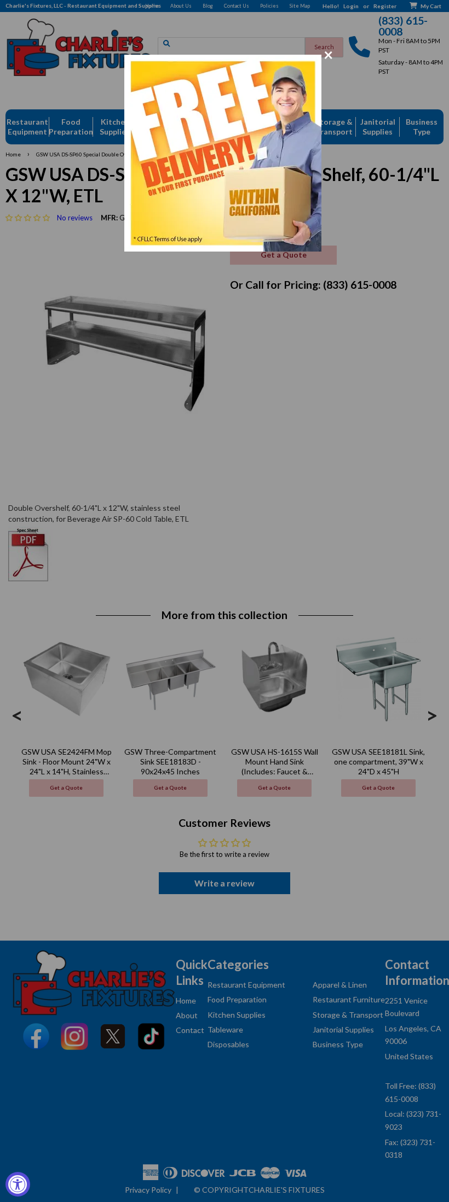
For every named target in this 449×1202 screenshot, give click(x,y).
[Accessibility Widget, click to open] (17, 1184)
